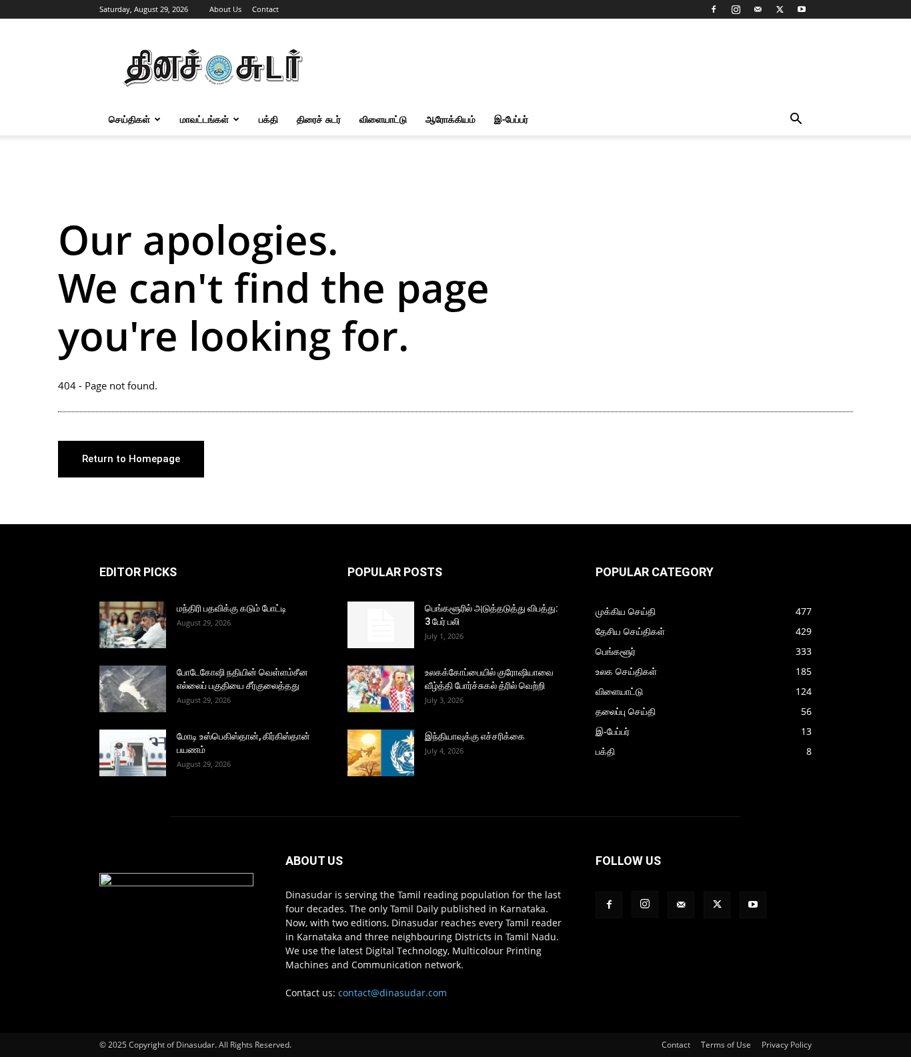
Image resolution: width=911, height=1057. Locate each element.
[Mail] (758, 9)
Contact (265, 9)
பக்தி (268, 119)
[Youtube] (802, 9)
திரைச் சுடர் (319, 119)
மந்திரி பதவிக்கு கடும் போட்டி (232, 608)
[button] (796, 120)
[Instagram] (736, 9)
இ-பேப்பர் (511, 119)
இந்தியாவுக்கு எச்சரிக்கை (475, 736)
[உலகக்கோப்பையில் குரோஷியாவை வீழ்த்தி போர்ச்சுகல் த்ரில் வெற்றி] (380, 689)
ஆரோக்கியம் (450, 119)
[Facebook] (714, 9)
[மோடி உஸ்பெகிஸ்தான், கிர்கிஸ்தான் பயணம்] (132, 753)
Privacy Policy (787, 1044)
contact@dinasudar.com (392, 992)
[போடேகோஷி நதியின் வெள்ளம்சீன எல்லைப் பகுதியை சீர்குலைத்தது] (132, 689)
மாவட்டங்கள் (204, 119)
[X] (780, 9)
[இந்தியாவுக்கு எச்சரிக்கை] (380, 753)
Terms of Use (726, 1044)
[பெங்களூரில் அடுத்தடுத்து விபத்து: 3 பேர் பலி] (380, 625)
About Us (225, 9)
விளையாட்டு (383, 119)
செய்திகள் (129, 119)
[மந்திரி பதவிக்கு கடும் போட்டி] (132, 625)
